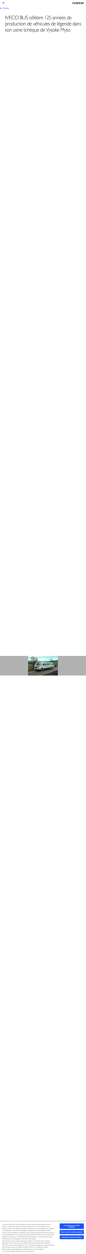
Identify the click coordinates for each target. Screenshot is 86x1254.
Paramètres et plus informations (72, 1237)
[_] (78, 3)
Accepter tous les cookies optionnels (72, 1226)
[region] (43, 1237)
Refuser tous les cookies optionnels (72, 1232)
